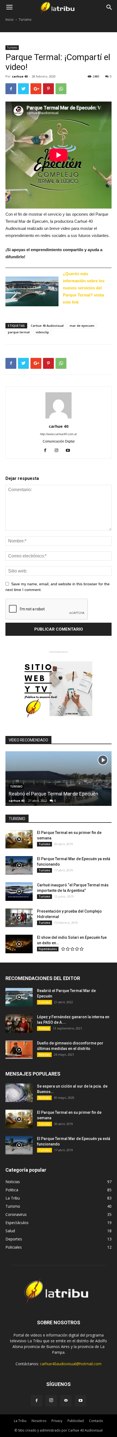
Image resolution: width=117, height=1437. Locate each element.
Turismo (25, 19)
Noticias (44, 1054)
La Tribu (20, 1420)
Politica (44, 1028)
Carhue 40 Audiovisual (47, 325)
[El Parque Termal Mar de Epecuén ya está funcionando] (19, 865)
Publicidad (75, 1420)
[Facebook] (47, 450)
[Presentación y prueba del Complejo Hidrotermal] (19, 917)
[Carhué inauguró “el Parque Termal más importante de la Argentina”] (19, 891)
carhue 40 (19, 76)
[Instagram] (58, 450)
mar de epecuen (82, 325)
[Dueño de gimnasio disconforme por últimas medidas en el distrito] (19, 1049)
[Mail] (65, 1400)
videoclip (42, 332)
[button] (109, 7)
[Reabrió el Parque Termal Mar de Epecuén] (19, 997)
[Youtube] (70, 450)
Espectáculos (48, 949)
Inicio (9, 19)
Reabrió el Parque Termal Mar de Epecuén (53, 794)
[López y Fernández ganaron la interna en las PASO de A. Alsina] (19, 1023)
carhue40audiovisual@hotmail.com (70, 1363)
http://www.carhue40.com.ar (58, 434)
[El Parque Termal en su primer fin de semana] (19, 839)
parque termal (19, 332)
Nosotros (39, 1420)
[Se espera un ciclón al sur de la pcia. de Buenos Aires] (19, 1092)
